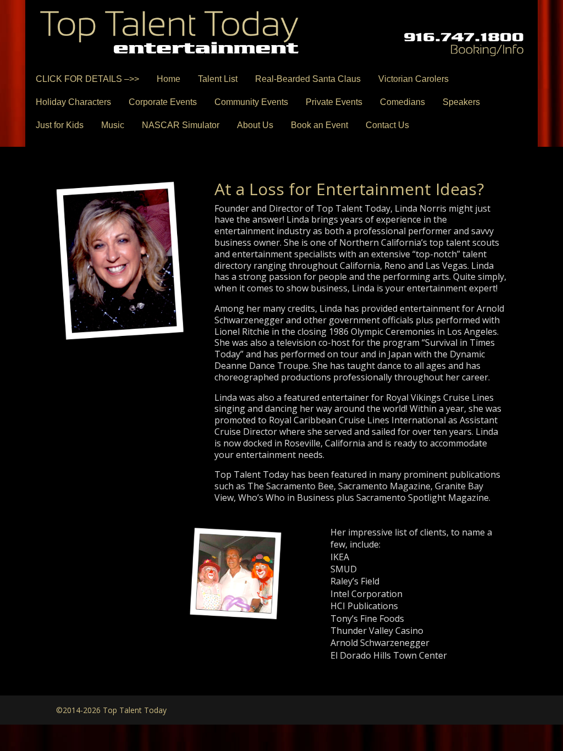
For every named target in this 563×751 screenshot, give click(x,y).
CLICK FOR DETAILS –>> (87, 79)
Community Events (251, 102)
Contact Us (387, 125)
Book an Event (319, 125)
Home (168, 79)
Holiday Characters (73, 102)
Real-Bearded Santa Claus (308, 79)
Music (112, 125)
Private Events (334, 102)
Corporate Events (163, 102)
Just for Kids (60, 125)
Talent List (218, 79)
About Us (255, 125)
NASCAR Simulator (180, 125)
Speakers (461, 102)
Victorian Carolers (413, 79)
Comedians (402, 102)
